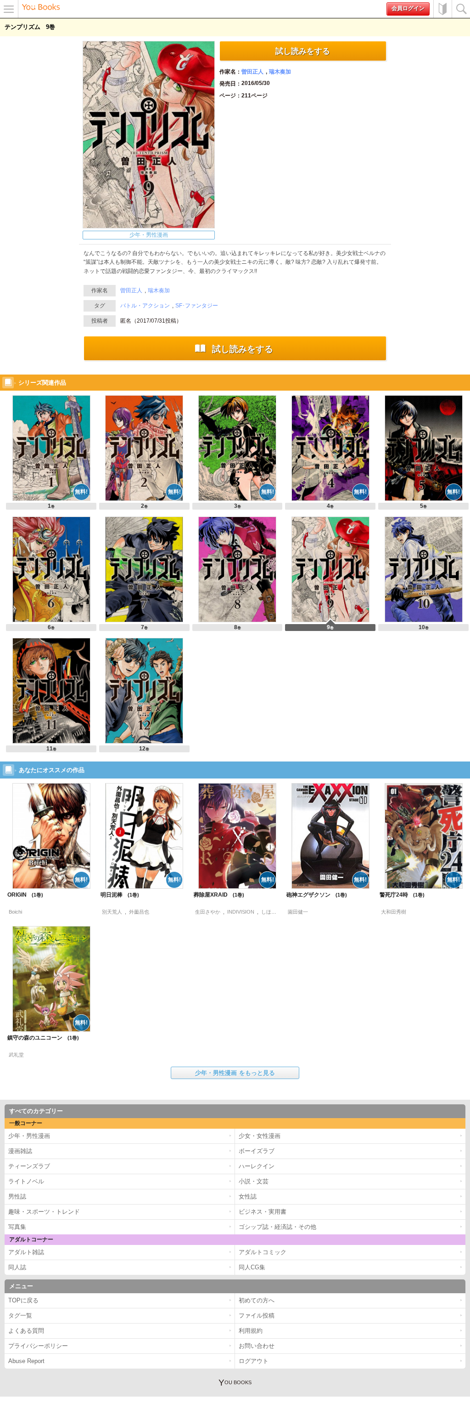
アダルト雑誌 (26, 1252)
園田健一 (298, 912)
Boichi (15, 912)
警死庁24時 (399, 895)
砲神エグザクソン (313, 895)
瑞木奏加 (280, 71)
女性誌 (248, 1196)
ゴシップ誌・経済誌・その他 (277, 1226)
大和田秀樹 (393, 912)
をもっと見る (235, 1072)
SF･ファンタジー (196, 305)
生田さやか (207, 912)
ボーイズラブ (256, 1151)
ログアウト (254, 1361)
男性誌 (17, 1196)
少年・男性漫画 (148, 235)
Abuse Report (26, 1361)
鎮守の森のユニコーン (39, 1037)
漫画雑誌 (20, 1151)
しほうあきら (276, 912)
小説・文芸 (254, 1181)
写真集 (17, 1226)
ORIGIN (21, 895)
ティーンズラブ (29, 1166)
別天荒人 (112, 912)
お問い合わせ (256, 1345)
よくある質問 (26, 1330)
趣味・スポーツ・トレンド (44, 1211)
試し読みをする (302, 51)
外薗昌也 (139, 912)
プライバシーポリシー (38, 1345)
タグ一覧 (20, 1315)
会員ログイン (408, 8)
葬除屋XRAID (215, 895)
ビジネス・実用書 (262, 1211)
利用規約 (251, 1330)
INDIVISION (240, 912)
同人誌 (17, 1267)
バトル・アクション (145, 305)
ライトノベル (26, 1181)
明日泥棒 (116, 895)
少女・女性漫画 (259, 1135)
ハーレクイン (256, 1166)
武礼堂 (16, 1054)
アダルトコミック (262, 1252)
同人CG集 (252, 1267)
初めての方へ (442, 9)
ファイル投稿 (256, 1315)
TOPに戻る (23, 1300)
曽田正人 (252, 71)
